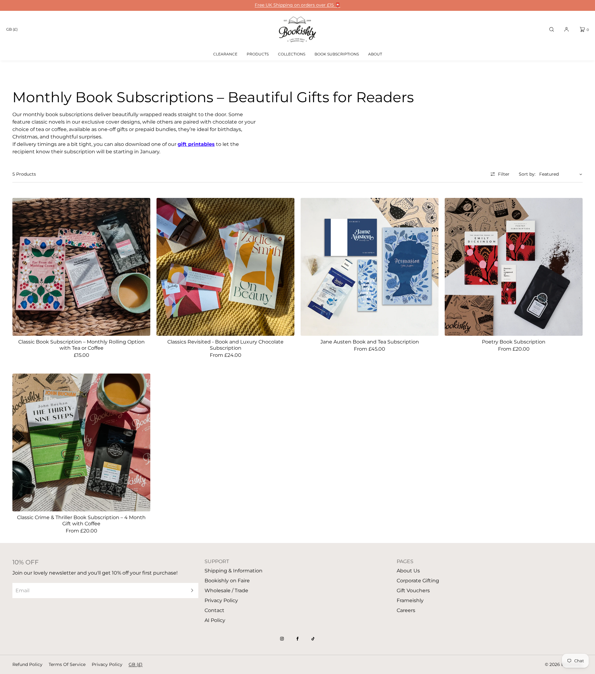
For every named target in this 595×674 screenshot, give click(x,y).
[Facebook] (297, 639)
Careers (406, 610)
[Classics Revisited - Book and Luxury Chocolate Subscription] (225, 267)
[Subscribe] (190, 590)
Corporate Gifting (418, 581)
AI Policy (215, 620)
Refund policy (27, 664)
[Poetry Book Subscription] (514, 267)
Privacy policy (107, 664)
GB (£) (12, 29)
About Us (408, 571)
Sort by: (527, 174)
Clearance (225, 54)
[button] (551, 29)
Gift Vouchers (413, 590)
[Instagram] (282, 639)
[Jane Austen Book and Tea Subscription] (370, 267)
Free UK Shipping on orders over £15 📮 (297, 5)
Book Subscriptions (337, 54)
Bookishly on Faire (227, 581)
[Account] (566, 29)
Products (258, 54)
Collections (291, 54)
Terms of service (67, 664)
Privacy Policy (221, 600)
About (375, 54)
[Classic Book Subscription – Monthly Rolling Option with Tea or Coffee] (81, 267)
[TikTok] (313, 639)
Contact (214, 610)
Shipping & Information (233, 571)
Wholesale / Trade (226, 590)
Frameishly (410, 600)
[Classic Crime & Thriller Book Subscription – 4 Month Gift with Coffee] (81, 442)
